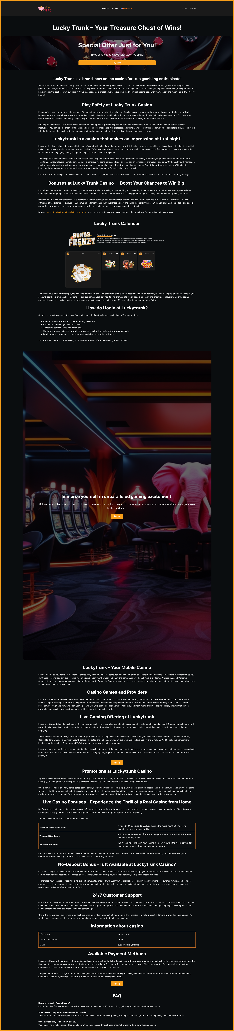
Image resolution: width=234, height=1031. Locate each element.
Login (184, 8)
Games (115, 8)
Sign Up (193, 8)
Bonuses (105, 8)
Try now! (117, 63)
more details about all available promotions (67, 212)
